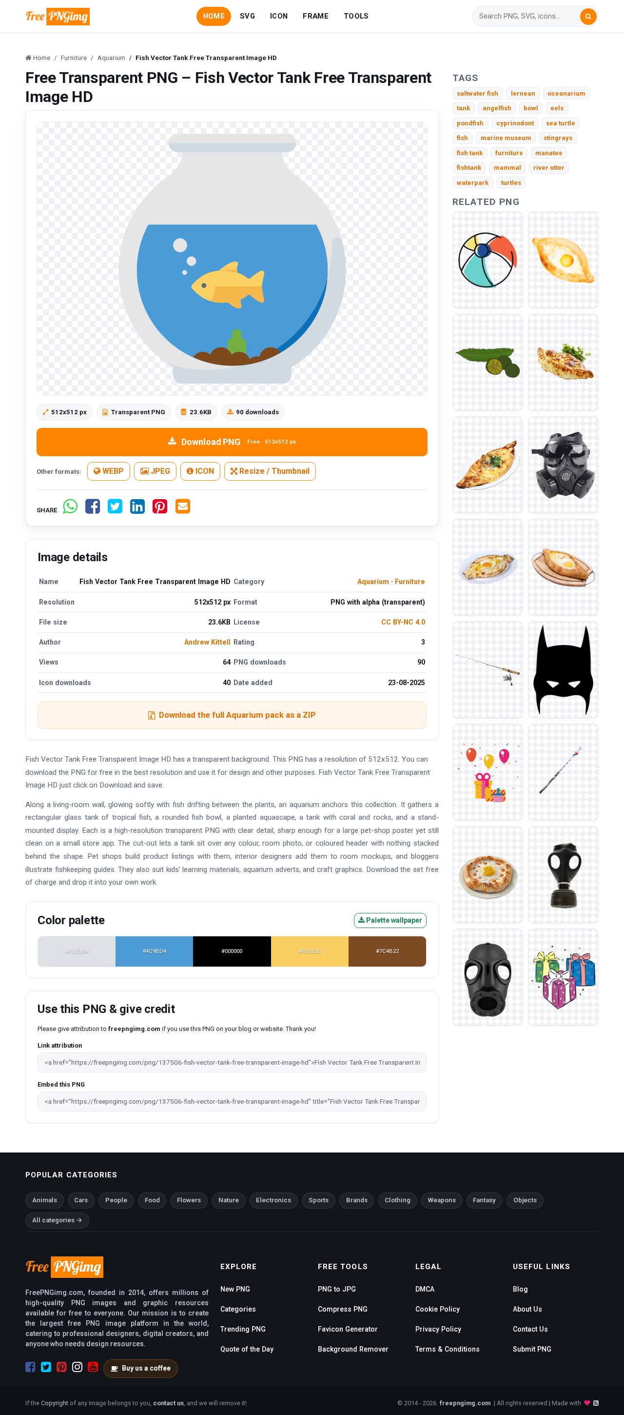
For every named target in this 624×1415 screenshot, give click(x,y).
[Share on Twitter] (115, 510)
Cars (81, 1200)
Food (152, 1200)
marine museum (506, 138)
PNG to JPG (337, 1289)
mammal (507, 167)
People (116, 1200)
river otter (549, 167)
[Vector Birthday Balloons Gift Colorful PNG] (487, 772)
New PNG (235, 1289)
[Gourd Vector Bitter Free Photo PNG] (487, 362)
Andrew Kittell (207, 642)
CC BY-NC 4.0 (403, 622)
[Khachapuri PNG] (563, 259)
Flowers (189, 1200)
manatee (549, 153)
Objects (525, 1200)
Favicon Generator (348, 1329)
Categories (238, 1309)
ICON (279, 16)
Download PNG (238, 442)
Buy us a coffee (146, 1368)
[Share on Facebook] (92, 510)
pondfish (470, 123)
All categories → (57, 1220)
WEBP (112, 471)
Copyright (54, 1403)
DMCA (424, 1289)
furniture (509, 153)
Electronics (273, 1200)
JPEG (159, 471)
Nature (228, 1200)
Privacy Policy (438, 1329)
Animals (44, 1200)
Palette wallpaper (393, 920)
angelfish (497, 108)
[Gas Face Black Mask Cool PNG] (563, 464)
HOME (214, 16)
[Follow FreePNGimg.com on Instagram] (77, 1367)
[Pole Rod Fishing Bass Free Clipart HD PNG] (563, 772)
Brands (357, 1200)
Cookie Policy (437, 1309)
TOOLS (356, 16)
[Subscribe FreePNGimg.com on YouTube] (93, 1367)
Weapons (442, 1200)
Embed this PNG (61, 1084)
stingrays (558, 138)
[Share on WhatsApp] (70, 510)
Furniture (410, 582)
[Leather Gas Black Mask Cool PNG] (563, 874)
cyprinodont (515, 123)
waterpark (472, 182)
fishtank (469, 167)
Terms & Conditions (447, 1349)
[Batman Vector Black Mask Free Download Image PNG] (563, 669)
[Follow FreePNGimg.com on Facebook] (30, 1367)
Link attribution (60, 1045)
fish (462, 138)
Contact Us (530, 1329)
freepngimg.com (465, 1403)
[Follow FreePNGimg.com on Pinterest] (62, 1367)
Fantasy (484, 1200)
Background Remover (353, 1349)
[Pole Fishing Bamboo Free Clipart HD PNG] (487, 669)
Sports (319, 1200)
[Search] (588, 16)
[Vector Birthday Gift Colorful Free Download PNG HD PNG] (563, 977)
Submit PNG (532, 1349)
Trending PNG (243, 1329)
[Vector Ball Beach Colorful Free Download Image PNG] (487, 259)
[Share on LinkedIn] (137, 510)
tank (463, 108)
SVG (247, 16)
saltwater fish (477, 93)
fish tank (470, 153)
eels (557, 108)
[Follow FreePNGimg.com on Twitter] (46, 1367)
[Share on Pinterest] (160, 510)
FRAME (315, 16)
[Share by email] (183, 510)
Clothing (397, 1200)
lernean (523, 93)
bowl (531, 108)
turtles (511, 182)
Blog (520, 1289)
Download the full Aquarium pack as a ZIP (237, 715)
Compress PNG (343, 1309)
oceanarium (566, 93)
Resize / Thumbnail (273, 471)
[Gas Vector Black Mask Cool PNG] (487, 977)
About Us (527, 1309)
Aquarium (373, 582)
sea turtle (560, 123)
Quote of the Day (246, 1349)
